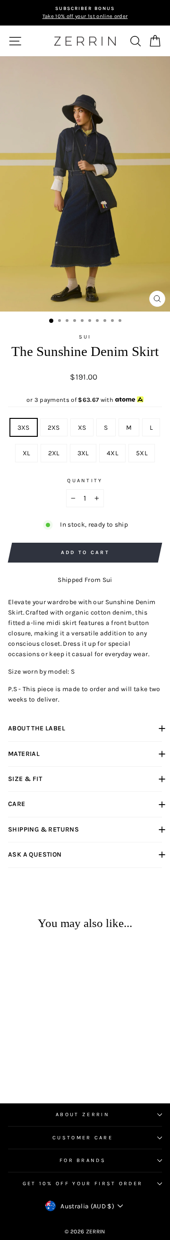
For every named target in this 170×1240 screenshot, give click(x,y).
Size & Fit (25, 779)
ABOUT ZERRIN (83, 1114)
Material (24, 754)
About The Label (36, 728)
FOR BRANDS (83, 1160)
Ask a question (35, 854)
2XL (54, 453)
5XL (141, 453)
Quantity (85, 480)
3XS (23, 427)
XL (26, 453)
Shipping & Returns (43, 829)
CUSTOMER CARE (82, 1138)
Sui (85, 337)
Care (17, 804)
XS (82, 427)
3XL (83, 453)
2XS (54, 427)
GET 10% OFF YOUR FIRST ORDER (83, 1183)
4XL (112, 453)
